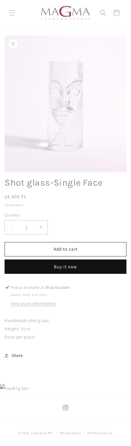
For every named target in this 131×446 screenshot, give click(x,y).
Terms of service (100, 433)
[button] (12, 13)
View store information (33, 303)
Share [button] (17, 355)
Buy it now (65, 267)
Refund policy (70, 433)
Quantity (12, 215)
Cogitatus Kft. (42, 433)
